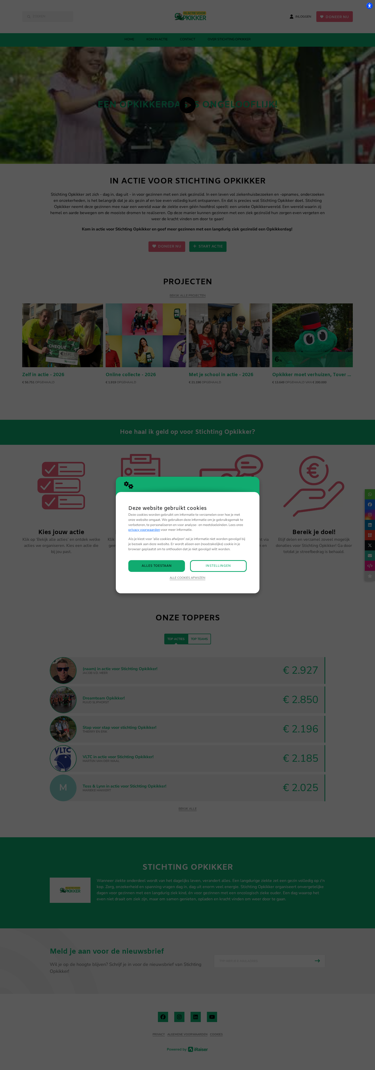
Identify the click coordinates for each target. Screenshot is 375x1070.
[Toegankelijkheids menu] (369, 6)
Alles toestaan (157, 566)
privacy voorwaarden (144, 529)
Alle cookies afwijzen (187, 578)
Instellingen (218, 566)
